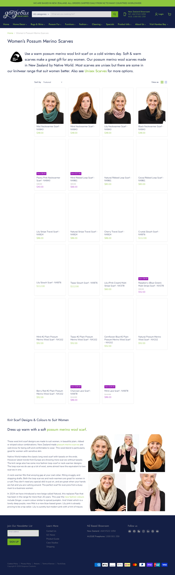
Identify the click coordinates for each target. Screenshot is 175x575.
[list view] (166, 82)
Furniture (69, 24)
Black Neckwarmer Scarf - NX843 (150, 128)
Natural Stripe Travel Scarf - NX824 (83, 233)
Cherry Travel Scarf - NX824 (114, 233)
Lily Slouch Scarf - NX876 (49, 282)
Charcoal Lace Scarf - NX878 (80, 392)
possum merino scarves (68, 444)
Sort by (37, 82)
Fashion (83, 24)
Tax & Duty (61, 564)
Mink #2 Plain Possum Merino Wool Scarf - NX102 (50, 338)
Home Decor (19, 24)
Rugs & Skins (37, 24)
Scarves (100, 70)
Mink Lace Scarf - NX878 (116, 390)
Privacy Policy (26, 564)
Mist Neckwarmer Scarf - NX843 (48, 128)
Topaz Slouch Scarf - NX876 (83, 282)
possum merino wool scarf (66, 429)
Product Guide (52, 538)
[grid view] (162, 82)
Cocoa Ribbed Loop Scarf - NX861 (151, 179)
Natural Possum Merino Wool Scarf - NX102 (149, 338)
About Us (140, 24)
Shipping (50, 546)
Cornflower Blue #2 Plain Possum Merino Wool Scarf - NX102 (117, 339)
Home (6, 24)
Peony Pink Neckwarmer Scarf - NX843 (48, 179)
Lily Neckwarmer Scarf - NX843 (115, 128)
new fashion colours (74, 496)
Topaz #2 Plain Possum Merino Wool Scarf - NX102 (83, 338)
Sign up (14, 541)
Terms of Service (48, 564)
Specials (110, 24)
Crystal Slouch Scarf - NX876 (148, 233)
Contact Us (51, 531)
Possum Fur (54, 24)
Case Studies (52, 542)
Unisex (89, 70)
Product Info (124, 24)
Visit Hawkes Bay (158, 24)
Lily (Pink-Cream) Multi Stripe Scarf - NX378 (115, 284)
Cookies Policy (12, 564)
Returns (37, 564)
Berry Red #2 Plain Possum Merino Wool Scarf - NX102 (50, 392)
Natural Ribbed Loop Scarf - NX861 (117, 179)
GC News (50, 534)
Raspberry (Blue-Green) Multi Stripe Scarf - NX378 (151, 284)
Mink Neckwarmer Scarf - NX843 (82, 128)
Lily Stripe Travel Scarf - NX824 (48, 233)
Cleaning (96, 24)
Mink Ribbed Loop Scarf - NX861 (82, 179)
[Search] (114, 14)
